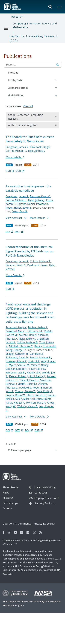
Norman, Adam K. (16, 361)
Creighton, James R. (17, 147)
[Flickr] (22, 532)
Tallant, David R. (29, 380)
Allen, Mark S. (24, 399)
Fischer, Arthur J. (37, 327)
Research (16, 16)
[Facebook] (3, 532)
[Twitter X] (35, 532)
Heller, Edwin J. (22, 207)
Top (55, 613)
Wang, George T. (15, 350)
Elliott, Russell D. (36, 395)
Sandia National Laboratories (18, 551)
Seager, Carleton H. (17, 353)
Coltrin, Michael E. (16, 150)
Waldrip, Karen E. (27, 406)
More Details (14, 157)
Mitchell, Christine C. (21, 346)
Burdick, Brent (41, 399)
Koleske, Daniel (26, 204)
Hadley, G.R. (34, 372)
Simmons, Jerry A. (16, 327)
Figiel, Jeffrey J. (36, 150)
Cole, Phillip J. (44, 391)
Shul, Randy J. (37, 376)
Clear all (28, 106)
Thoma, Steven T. (25, 391)
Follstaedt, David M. (17, 357)
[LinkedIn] (29, 532)
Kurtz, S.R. (34, 361)
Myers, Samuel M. (19, 365)
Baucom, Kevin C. (40, 196)
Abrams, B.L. (35, 331)
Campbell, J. (37, 353)
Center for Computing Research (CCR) (33, 38)
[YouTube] (16, 532)
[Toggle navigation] (6, 28)
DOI (8, 231)
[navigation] (32, 450)
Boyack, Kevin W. (15, 395)
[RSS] (41, 532)
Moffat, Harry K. (27, 384)
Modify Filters (19, 95)
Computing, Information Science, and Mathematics (35, 25)
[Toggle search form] (50, 6)
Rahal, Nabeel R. (15, 402)
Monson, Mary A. (36, 402)
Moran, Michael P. (40, 357)
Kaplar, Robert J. (18, 376)
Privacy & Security (44, 523)
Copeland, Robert (16, 368)
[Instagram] (10, 532)
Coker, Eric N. (19, 211)
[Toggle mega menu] (59, 6)
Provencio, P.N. (37, 368)
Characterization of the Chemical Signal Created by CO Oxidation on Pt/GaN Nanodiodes (29, 251)
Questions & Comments (17, 523)
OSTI (8, 170)
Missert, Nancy (39, 365)
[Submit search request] (57, 65)
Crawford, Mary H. (16, 331)
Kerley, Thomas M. (45, 346)
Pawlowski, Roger (40, 147)
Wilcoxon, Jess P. (15, 372)
